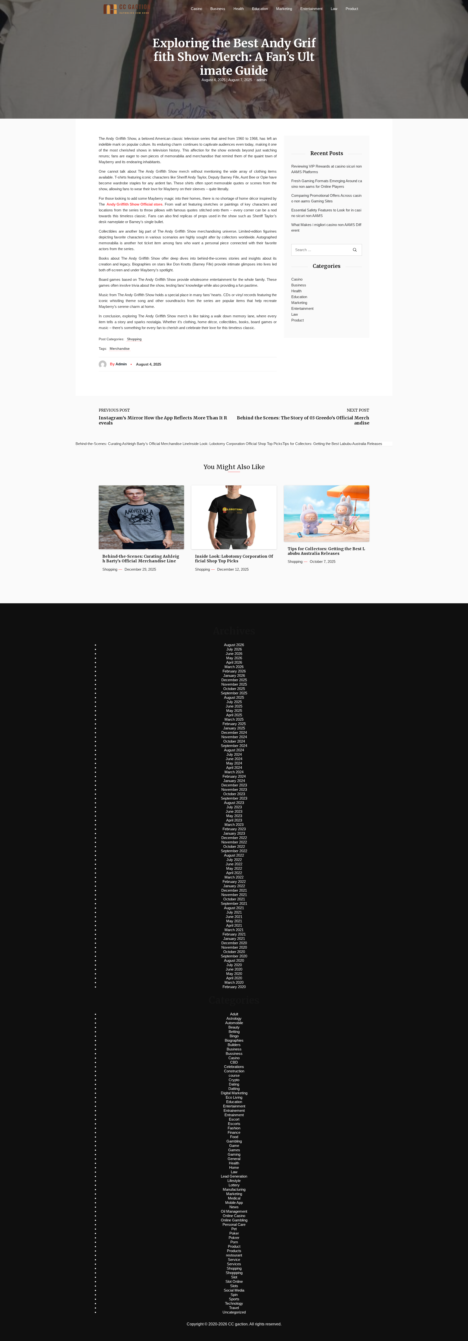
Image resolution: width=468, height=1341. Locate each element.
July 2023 (234, 807)
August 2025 (234, 697)
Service (234, 1259)
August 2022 (234, 855)
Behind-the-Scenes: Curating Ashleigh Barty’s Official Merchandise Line (140, 558)
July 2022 (234, 860)
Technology (234, 1303)
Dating (234, 1084)
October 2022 (234, 846)
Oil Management (234, 1211)
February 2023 (234, 829)
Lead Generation (234, 1176)
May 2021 (234, 921)
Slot (234, 1277)
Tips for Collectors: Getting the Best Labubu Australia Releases (326, 551)
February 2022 (234, 881)
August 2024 (234, 750)
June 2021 (234, 917)
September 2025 (234, 693)
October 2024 (234, 741)
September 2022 (234, 851)
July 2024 (234, 754)
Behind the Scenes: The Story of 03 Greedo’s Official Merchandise (303, 420)
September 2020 (234, 956)
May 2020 (234, 974)
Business (217, 9)
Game (234, 1145)
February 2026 (234, 671)
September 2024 (234, 746)
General (234, 1159)
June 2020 (234, 969)
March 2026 (234, 667)
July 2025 (234, 702)
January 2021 (234, 938)
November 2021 (234, 895)
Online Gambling (234, 1220)
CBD (234, 1062)
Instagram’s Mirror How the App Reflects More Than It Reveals (163, 420)
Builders (234, 1045)
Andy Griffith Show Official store (134, 204)
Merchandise (120, 348)
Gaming (234, 1154)
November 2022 (234, 842)
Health (239, 9)
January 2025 (234, 728)
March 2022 (234, 877)
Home (234, 1167)
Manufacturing (234, 1189)
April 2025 (234, 715)
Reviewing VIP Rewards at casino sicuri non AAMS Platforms (326, 169)
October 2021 (234, 899)
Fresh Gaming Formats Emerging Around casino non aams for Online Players (326, 184)
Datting (234, 1088)
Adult (234, 1014)
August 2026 (234, 645)
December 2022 (234, 838)
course (234, 1075)
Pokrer (234, 1238)
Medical (234, 1198)
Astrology (234, 1018)
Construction (234, 1071)
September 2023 (234, 798)
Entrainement (234, 1110)
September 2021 (234, 903)
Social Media (234, 1290)
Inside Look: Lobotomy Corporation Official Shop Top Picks (234, 558)
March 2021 (234, 930)
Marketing (284, 9)
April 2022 (234, 873)
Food (234, 1137)
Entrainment (234, 1115)
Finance (234, 1132)
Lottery (234, 1185)
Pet (234, 1229)
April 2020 (234, 978)
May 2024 (234, 763)
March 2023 (234, 824)
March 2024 (234, 772)
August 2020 (234, 960)
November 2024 (234, 737)
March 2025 (234, 719)
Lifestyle (234, 1181)
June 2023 (234, 811)
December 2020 (234, 943)
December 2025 (234, 680)
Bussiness (234, 1053)
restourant (234, 1255)
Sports (234, 1299)
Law (334, 9)
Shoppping (234, 1273)
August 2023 (234, 803)
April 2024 (234, 767)
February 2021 (234, 934)
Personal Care (234, 1224)
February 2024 (234, 776)
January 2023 (234, 833)
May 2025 (234, 710)
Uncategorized (234, 1312)
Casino (196, 9)
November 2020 (234, 947)
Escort (234, 1119)
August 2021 (234, 908)
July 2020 (234, 965)
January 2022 (234, 886)
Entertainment (311, 9)
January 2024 (234, 781)
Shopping (134, 339)
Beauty (234, 1027)
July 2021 (234, 912)
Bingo (234, 1036)
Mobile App (234, 1202)
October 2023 (234, 794)
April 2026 (234, 662)
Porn (234, 1242)
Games (234, 1150)
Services (234, 1264)
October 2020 (234, 952)
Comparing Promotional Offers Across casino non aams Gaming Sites (326, 198)
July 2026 (234, 649)
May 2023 (234, 816)
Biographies (234, 1040)
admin (261, 80)
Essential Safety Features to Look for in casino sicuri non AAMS (326, 213)
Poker (234, 1233)
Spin (234, 1295)
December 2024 (234, 732)
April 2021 (234, 925)
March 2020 (234, 982)
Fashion (234, 1128)
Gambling (234, 1141)
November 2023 (234, 789)
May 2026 (234, 658)
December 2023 (234, 785)
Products (234, 1251)
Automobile (234, 1023)
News (234, 1207)
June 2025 (234, 706)
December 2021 (234, 890)
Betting (234, 1031)
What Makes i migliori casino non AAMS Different (326, 227)
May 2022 (234, 868)
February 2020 (234, 987)
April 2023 (234, 820)
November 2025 (234, 684)
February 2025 (234, 724)
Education (260, 9)
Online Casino (234, 1216)
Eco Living (234, 1097)
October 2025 (234, 689)
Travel (234, 1308)
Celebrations (234, 1067)
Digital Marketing (234, 1093)
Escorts (234, 1124)
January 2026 (234, 675)
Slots (234, 1286)
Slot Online (234, 1281)
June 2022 (234, 864)
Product (352, 9)
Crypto (234, 1080)
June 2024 (234, 759)
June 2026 (234, 654)
